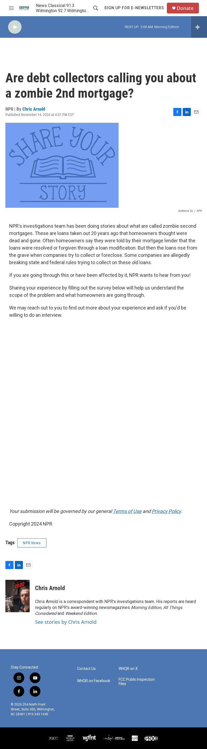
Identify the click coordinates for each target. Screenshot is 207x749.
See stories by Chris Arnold (65, 622)
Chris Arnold (33, 109)
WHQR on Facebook (93, 681)
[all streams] (199, 27)
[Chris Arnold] (17, 596)
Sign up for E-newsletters (134, 8)
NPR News (32, 543)
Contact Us (86, 669)
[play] (15, 27)
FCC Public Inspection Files (137, 681)
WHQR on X (128, 669)
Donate (185, 8)
